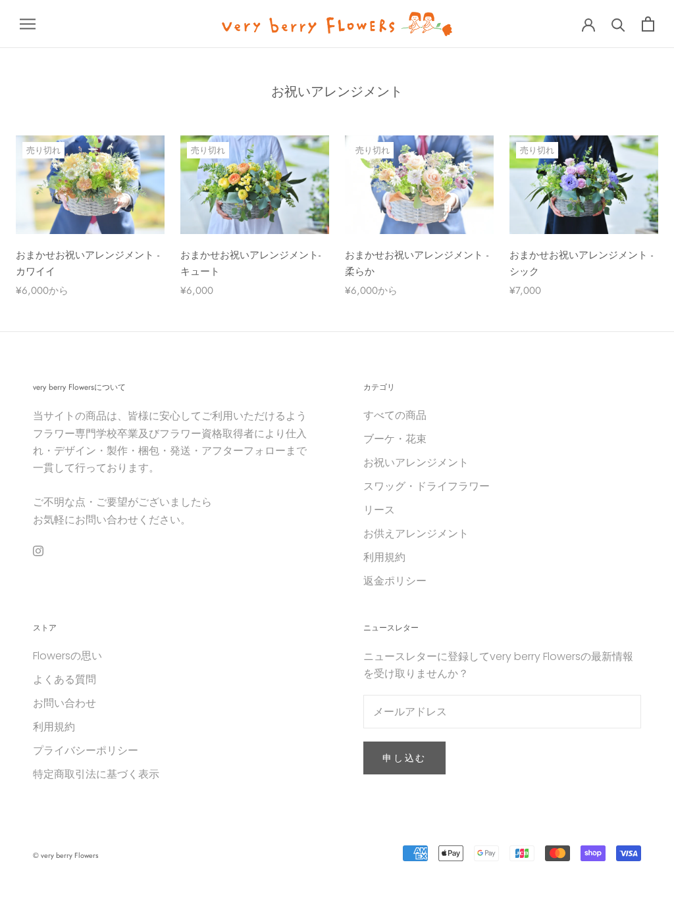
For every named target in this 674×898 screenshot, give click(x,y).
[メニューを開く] (28, 24)
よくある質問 (64, 679)
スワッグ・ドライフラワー (426, 486)
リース (379, 509)
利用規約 (384, 557)
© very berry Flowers (65, 855)
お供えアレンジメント (416, 533)
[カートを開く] (648, 24)
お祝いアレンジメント (416, 462)
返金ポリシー (395, 580)
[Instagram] (38, 550)
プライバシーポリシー (85, 750)
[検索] (618, 24)
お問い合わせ (64, 703)
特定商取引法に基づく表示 (96, 774)
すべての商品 (395, 415)
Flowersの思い (67, 655)
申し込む (404, 758)
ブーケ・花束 (395, 438)
